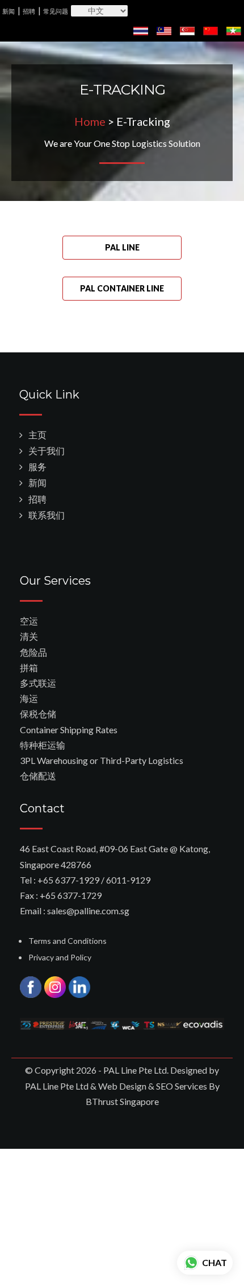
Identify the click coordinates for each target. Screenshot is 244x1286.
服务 (37, 466)
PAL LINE (122, 247)
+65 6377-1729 (71, 895)
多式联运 (38, 682)
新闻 (8, 11)
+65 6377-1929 (68, 879)
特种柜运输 (42, 744)
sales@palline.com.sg (88, 910)
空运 (29, 620)
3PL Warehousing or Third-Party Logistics (101, 760)
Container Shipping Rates (68, 729)
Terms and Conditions (67, 941)
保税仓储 (38, 713)
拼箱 (29, 667)
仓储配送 (38, 775)
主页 (37, 434)
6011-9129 (128, 879)
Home (90, 121)
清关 (29, 636)
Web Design (122, 1085)
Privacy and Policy (59, 957)
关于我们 (46, 450)
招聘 (29, 11)
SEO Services (181, 1085)
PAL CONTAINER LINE (122, 288)
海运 (29, 698)
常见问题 (55, 11)
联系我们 (46, 515)
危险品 (33, 652)
